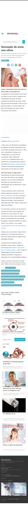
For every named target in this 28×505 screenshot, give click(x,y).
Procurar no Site (19, 339)
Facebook (10, 480)
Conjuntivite (5, 137)
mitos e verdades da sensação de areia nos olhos (12, 279)
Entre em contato (4, 468)
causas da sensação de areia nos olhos (10, 273)
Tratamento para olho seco (8, 282)
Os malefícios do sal (9, 413)
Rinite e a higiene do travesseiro (12, 445)
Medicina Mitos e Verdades (13, 499)
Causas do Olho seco (10, 267)
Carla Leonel (6, 57)
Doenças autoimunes (12, 141)
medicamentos (5, 159)
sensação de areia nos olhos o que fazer (10, 270)
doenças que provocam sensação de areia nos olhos (13, 276)
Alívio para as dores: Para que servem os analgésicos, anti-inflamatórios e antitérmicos (12, 390)
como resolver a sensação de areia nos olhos (11, 285)
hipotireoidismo (20, 164)
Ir (23, 42)
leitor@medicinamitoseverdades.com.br (12, 475)
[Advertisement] (14, 15)
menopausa (11, 164)
